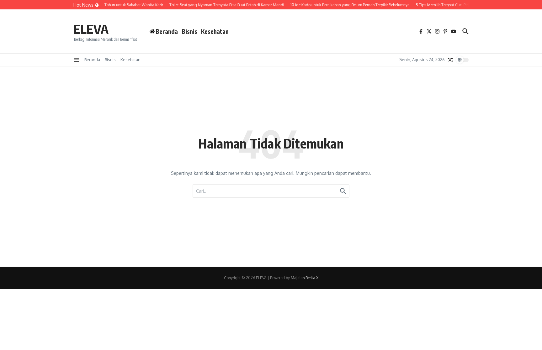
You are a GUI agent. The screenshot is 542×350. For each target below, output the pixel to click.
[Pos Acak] (450, 59)
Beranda (92, 59)
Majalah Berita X (304, 277)
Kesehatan (215, 31)
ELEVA (91, 29)
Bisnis (189, 31)
